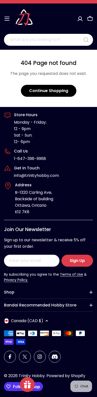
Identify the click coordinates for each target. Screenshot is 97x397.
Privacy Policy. (16, 279)
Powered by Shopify (66, 376)
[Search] (86, 40)
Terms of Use (71, 274)
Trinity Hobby (32, 376)
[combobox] (48, 40)
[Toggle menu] (7, 19)
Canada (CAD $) (27, 321)
